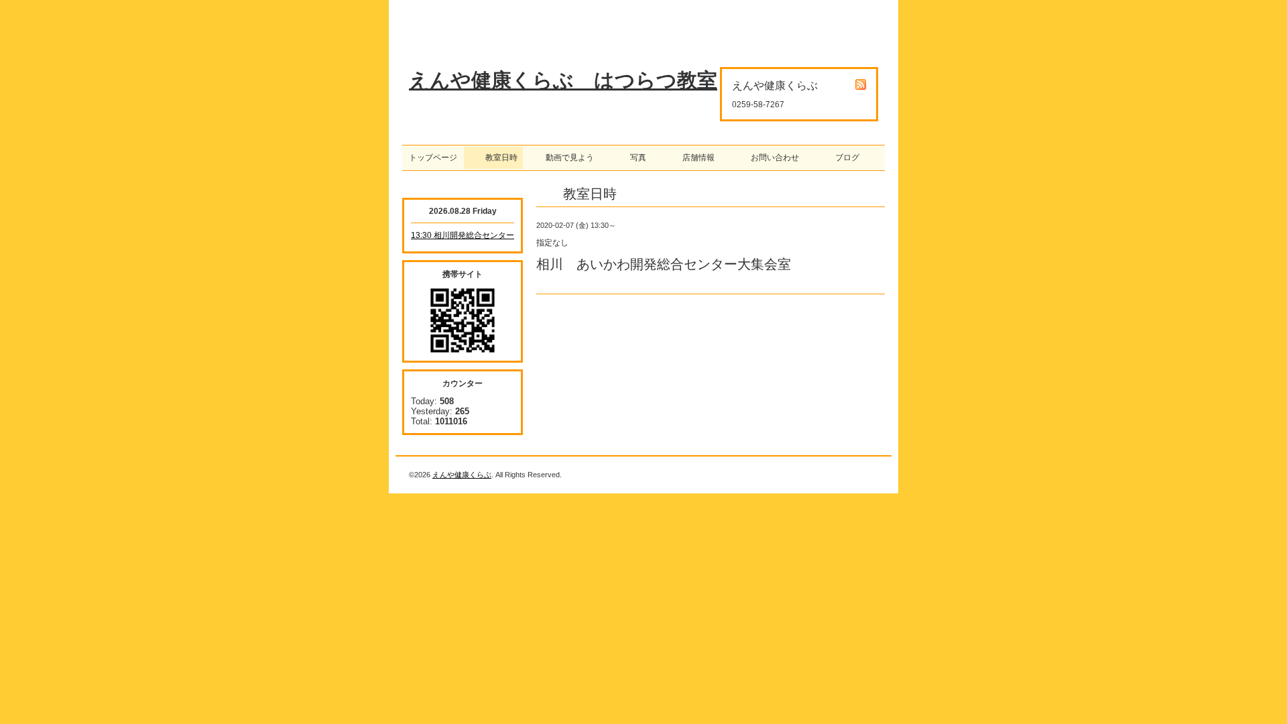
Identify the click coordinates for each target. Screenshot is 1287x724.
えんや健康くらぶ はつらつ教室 (563, 80)
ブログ (843, 157)
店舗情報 (694, 157)
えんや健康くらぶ (461, 475)
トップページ (433, 157)
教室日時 (493, 157)
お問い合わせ (771, 157)
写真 (634, 157)
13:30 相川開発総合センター (462, 235)
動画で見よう (566, 157)
